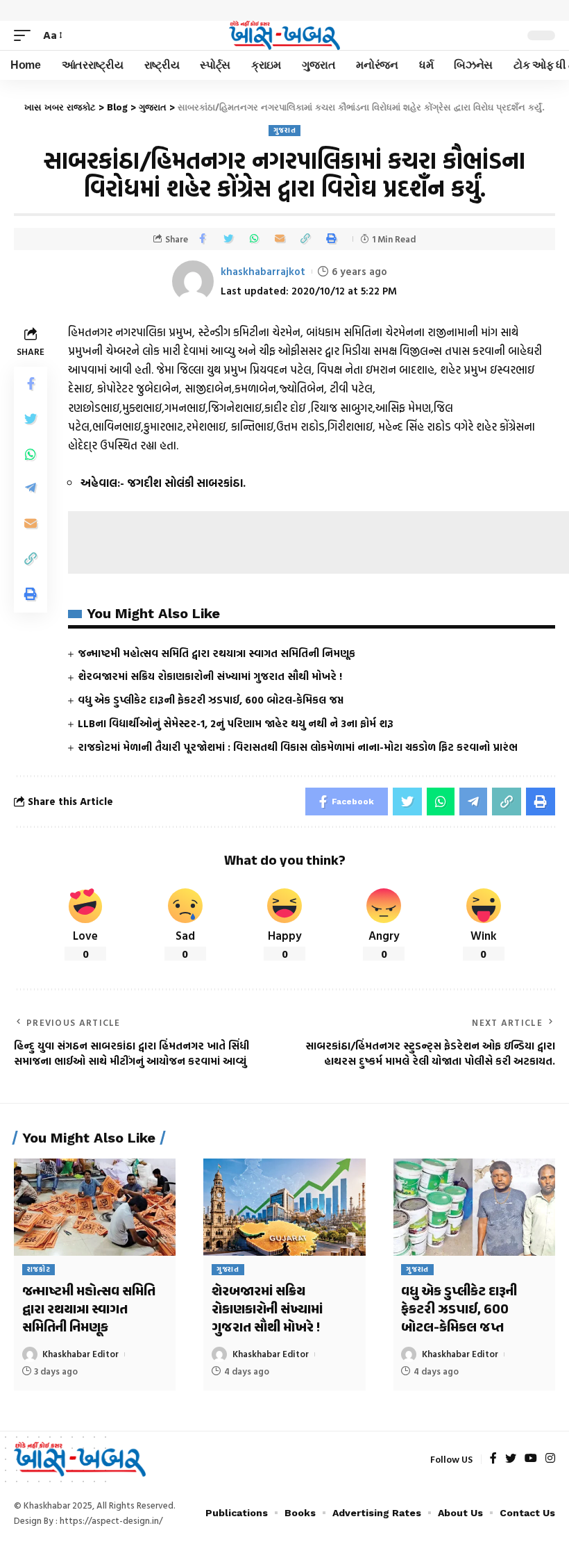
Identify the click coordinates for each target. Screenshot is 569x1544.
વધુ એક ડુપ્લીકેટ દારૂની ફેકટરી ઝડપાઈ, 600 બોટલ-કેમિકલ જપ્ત (210, 700)
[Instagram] (550, 1459)
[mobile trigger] (25, 35)
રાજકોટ (39, 1269)
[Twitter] (510, 1459)
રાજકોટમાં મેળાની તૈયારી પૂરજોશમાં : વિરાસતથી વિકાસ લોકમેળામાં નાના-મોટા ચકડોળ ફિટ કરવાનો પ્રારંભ (298, 747)
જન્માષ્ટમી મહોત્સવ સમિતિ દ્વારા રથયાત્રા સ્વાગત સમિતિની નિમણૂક (216, 653)
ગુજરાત (284, 130)
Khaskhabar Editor (80, 1354)
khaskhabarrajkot (263, 271)
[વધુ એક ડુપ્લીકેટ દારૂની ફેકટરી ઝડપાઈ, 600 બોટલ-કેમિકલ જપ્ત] (474, 1207)
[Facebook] (493, 1459)
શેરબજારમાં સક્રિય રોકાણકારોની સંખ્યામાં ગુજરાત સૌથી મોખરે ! (210, 676)
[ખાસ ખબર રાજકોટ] (284, 35)
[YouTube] (531, 1459)
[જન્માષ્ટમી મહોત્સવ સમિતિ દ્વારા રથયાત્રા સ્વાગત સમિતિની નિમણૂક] (95, 1207)
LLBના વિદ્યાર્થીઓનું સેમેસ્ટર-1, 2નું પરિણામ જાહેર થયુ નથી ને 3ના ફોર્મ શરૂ (235, 723)
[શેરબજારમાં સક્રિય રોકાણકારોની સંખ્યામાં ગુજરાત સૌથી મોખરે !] (284, 1207)
